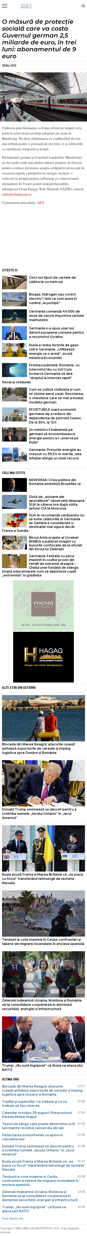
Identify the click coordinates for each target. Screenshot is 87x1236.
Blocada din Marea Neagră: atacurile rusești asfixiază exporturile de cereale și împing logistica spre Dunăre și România (38, 748)
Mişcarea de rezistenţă (43, 6)
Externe (29, 688)
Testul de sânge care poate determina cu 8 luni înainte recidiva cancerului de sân (38, 1126)
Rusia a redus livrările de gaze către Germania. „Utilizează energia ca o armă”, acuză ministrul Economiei (54, 351)
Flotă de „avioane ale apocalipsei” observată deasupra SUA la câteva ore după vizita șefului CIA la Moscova (56, 502)
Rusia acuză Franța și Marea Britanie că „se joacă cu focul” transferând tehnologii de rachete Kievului (42, 879)
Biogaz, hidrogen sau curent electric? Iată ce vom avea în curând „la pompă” (53, 298)
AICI (40, 202)
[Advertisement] (43, 236)
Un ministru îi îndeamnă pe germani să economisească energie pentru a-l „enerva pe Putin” (54, 436)
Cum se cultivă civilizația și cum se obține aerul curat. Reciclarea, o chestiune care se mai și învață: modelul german (56, 396)
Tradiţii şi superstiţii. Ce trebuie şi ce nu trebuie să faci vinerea (34, 1104)
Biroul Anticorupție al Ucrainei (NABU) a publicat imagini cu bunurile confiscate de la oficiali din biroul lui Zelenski (55, 543)
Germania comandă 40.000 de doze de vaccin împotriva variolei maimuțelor (56, 316)
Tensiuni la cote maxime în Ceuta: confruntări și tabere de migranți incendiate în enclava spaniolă (43, 942)
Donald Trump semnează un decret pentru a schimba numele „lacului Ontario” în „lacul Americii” (39, 813)
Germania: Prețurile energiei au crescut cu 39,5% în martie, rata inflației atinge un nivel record (55, 454)
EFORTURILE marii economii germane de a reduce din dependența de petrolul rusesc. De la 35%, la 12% (55, 416)
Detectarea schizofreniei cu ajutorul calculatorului (32, 1137)
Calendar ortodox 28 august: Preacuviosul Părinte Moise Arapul (37, 1115)
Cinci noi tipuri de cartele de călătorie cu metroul (52, 280)
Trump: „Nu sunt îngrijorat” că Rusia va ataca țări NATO (42, 1068)
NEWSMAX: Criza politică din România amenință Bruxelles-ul (55, 482)
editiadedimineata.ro (17, 194)
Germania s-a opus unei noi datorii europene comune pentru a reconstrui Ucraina (56, 332)
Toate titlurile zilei (12, 1218)
